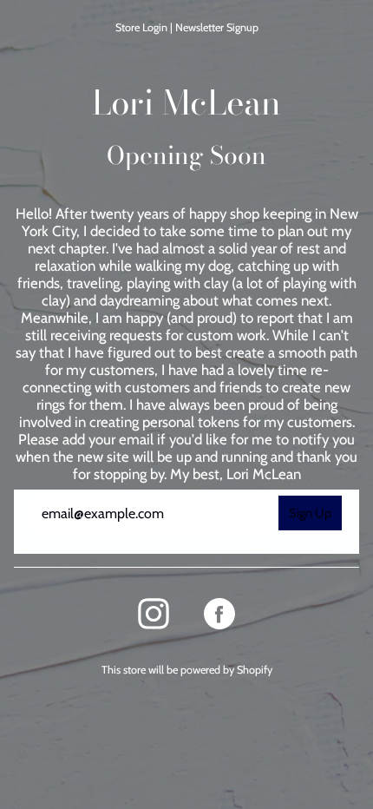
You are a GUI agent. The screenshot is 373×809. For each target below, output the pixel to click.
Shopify (254, 669)
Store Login (141, 27)
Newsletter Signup (216, 27)
